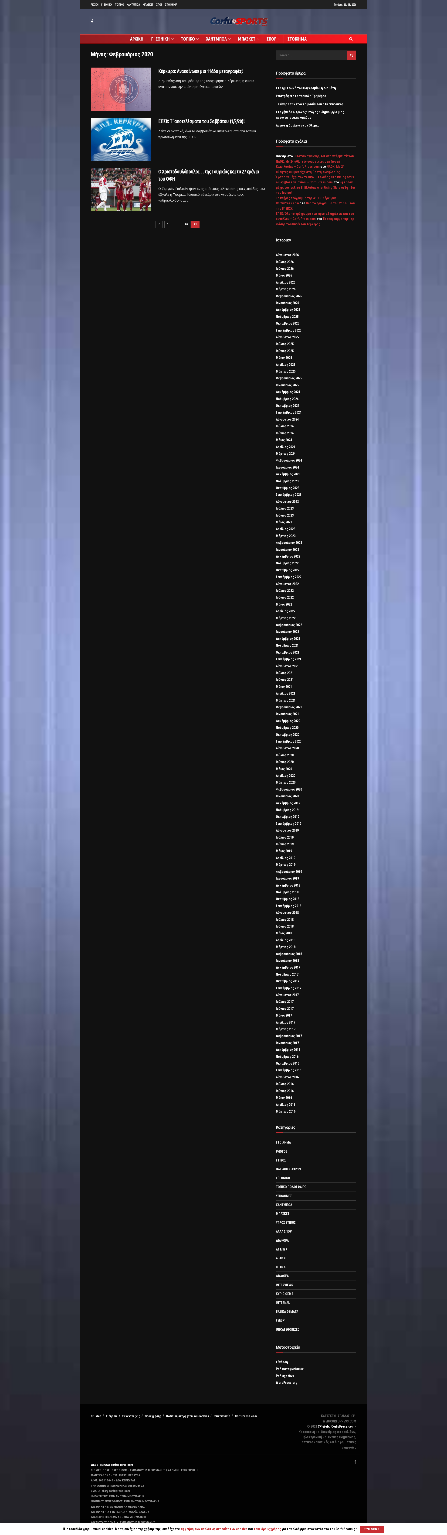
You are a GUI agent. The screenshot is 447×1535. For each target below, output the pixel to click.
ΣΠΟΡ (159, 4)
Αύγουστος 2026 (287, 255)
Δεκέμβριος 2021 (288, 639)
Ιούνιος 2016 (285, 1091)
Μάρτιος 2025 (285, 371)
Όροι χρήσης (153, 1416)
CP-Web (96, 1416)
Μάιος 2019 (284, 851)
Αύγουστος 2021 (287, 666)
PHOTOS (282, 1151)
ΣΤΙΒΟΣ (281, 1160)
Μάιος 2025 (284, 358)
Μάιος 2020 (284, 769)
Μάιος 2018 (284, 933)
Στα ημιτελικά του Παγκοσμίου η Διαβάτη (306, 88)
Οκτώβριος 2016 (287, 1063)
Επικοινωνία (222, 1416)
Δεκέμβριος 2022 (288, 556)
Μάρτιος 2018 (285, 947)
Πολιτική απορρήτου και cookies (187, 1416)
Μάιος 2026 (284, 275)
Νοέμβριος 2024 (287, 399)
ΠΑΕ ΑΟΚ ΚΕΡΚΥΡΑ (288, 1169)
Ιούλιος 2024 (285, 426)
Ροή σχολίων (285, 1376)
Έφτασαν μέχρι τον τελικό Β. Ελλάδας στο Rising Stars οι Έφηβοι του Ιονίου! (315, 187)
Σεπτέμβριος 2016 (288, 1070)
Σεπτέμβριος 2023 (288, 495)
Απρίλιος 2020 (285, 776)
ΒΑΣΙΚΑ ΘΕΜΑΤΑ (287, 1311)
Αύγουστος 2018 (287, 913)
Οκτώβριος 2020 (287, 735)
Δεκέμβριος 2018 (288, 885)
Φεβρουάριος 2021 (289, 707)
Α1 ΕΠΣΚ (281, 1249)
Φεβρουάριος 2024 (289, 460)
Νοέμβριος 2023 (287, 481)
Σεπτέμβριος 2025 (288, 330)
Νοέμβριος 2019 (287, 810)
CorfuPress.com (246, 1416)
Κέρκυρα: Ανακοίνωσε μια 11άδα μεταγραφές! (200, 71)
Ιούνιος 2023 (285, 515)
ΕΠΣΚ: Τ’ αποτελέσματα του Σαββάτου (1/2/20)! (201, 121)
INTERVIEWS (284, 1285)
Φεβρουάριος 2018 (289, 954)
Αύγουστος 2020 (287, 748)
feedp (280, 1320)
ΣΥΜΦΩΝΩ (371, 1529)
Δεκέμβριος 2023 (288, 474)
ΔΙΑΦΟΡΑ (282, 1240)
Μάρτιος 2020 (285, 782)
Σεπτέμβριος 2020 (288, 741)
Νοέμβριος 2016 (287, 1057)
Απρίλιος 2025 (285, 365)
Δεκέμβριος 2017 (288, 967)
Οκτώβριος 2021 (287, 652)
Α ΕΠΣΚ (281, 1258)
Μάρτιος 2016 (285, 1111)
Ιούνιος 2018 (285, 926)
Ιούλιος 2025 (285, 344)
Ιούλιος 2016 (285, 1084)
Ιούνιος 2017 (285, 1009)
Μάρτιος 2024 (285, 454)
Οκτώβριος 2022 (287, 570)
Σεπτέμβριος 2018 (288, 906)
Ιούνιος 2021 (285, 680)
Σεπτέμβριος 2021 (288, 659)
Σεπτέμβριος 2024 (288, 412)
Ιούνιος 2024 (285, 433)
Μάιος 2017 (284, 1015)
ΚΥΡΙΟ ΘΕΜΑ (284, 1294)
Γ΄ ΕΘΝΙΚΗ (106, 4)
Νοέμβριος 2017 (287, 974)
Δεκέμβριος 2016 (288, 1050)
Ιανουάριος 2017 (287, 1043)
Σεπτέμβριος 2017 (288, 988)
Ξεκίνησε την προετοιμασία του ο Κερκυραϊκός (309, 104)
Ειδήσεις (112, 1416)
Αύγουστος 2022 (287, 584)
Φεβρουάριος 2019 (289, 872)
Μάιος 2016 (284, 1098)
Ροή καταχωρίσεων (290, 1369)
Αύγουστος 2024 (287, 419)
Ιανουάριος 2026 (287, 303)
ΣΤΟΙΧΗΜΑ (171, 4)
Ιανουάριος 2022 (287, 632)
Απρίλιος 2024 (285, 447)
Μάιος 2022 (284, 604)
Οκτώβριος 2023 (287, 488)
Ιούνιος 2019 (285, 844)
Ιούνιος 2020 (285, 762)
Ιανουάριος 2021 (287, 714)
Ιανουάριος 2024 (287, 467)
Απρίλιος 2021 (285, 693)
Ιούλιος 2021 (285, 673)
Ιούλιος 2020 (285, 755)
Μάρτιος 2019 (285, 865)
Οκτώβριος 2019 (287, 817)
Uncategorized (287, 1329)
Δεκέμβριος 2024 (288, 392)
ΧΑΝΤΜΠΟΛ (133, 4)
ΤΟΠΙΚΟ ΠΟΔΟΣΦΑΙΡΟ (291, 1187)
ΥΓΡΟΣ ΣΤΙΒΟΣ (286, 1222)
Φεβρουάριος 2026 (289, 296)
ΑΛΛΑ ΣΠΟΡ (284, 1231)
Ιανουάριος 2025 (287, 385)
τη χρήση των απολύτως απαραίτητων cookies (213, 1529)
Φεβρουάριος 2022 (289, 625)
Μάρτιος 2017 (285, 1029)
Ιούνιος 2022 (285, 597)
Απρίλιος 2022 (285, 611)
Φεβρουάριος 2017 (289, 1036)
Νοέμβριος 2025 (287, 317)
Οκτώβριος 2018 (287, 899)
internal (283, 1303)
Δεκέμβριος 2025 (288, 310)
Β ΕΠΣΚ (281, 1267)
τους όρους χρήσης (268, 1529)
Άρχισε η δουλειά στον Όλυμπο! (298, 125)
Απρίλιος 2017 (285, 1022)
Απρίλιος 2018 (285, 940)
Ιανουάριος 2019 (287, 878)
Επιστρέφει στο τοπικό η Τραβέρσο (301, 96)
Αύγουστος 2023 (287, 502)
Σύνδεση (282, 1362)
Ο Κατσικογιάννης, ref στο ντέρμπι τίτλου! (324, 156)
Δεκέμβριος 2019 (288, 803)
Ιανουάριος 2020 (287, 796)
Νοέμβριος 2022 (287, 563)
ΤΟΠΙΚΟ (119, 4)
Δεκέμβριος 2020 (288, 721)
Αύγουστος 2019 (287, 830)
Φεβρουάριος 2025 (289, 378)
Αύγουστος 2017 (287, 995)
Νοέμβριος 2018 (287, 892)
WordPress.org (286, 1382)
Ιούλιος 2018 (285, 920)
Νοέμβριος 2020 (287, 728)
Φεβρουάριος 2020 (289, 789)
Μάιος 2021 (284, 687)
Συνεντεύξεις (131, 1416)
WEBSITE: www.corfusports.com (112, 1464)
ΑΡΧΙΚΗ (94, 4)
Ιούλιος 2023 (285, 508)
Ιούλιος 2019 (285, 837)
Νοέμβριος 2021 (287, 645)
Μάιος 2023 (284, 522)
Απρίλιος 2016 (285, 1105)
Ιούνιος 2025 (285, 351)
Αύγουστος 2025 (287, 337)
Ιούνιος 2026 (285, 269)
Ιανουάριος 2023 (287, 550)
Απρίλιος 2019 (285, 858)
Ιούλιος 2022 (285, 591)
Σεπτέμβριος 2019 (288, 824)
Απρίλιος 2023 (285, 529)
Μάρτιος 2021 (285, 700)
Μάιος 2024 (284, 440)
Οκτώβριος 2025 (287, 323)
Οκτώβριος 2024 (287, 406)
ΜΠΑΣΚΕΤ (148, 4)
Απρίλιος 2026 (285, 282)
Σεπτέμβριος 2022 (288, 577)
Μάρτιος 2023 (285, 536)
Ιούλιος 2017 (285, 1002)
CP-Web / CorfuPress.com (336, 1426)
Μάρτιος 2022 (285, 618)
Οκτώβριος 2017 (287, 981)
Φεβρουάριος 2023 (289, 543)
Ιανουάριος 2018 (287, 961)
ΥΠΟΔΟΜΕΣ (284, 1196)
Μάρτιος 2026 (285, 289)
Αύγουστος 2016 (287, 1077)
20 (186, 224)
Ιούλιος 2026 (285, 262)
